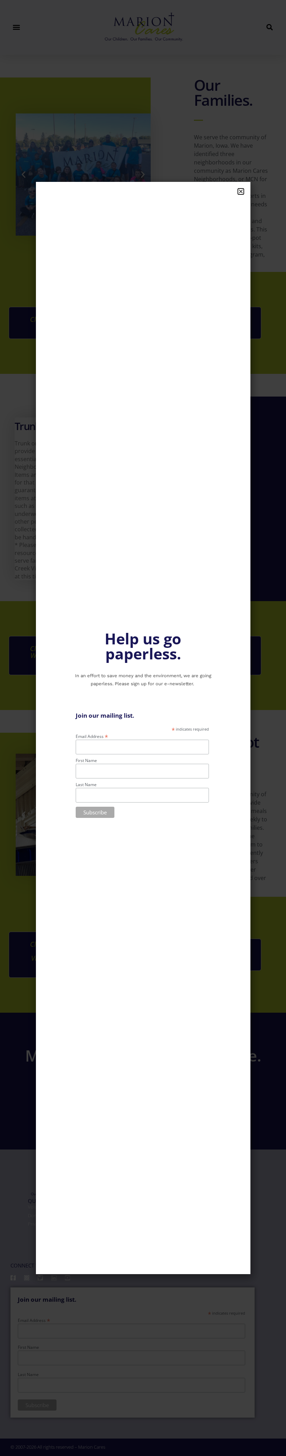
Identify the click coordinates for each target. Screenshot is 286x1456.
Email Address (92, 736)
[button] (240, 191)
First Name (86, 761)
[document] (143, 728)
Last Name (86, 785)
